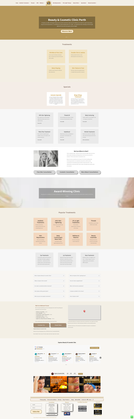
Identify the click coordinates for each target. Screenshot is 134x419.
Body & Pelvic (76, 3)
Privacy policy (43, 399)
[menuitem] (44, 172)
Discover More (67, 31)
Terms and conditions (52, 399)
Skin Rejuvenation (57, 3)
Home (17, 3)
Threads (32, 3)
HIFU (38, 3)
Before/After (77, 399)
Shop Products (66, 399)
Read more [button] (37, 361)
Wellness (41, 3)
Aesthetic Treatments (24, 3)
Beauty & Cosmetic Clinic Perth (67, 20)
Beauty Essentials (92, 3)
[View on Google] (36, 354)
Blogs (72, 399)
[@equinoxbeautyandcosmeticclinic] (52, 374)
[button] (84, 311)
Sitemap (59, 399)
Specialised (83, 3)
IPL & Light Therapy (67, 3)
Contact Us (83, 399)
